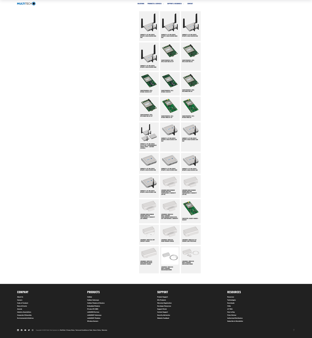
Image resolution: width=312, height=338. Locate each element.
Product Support (162, 297)
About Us (20, 297)
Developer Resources (164, 306)
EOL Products (161, 300)
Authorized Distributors (235, 318)
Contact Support (162, 312)
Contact (190, 4)
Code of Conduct (22, 303)
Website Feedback (163, 318)
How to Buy (231, 312)
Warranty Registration (164, 303)
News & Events (22, 306)
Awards (19, 309)
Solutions (140, 4)
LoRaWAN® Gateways (94, 315)
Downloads (230, 303)
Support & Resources (174, 4)
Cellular (89, 297)
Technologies (231, 300)
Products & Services (155, 4)
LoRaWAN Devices (93, 312)
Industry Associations (24, 312)
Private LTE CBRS (92, 309)
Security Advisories (163, 315)
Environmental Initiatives (25, 318)
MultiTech (62, 330)
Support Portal (162, 309)
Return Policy (97, 330)
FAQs (229, 306)
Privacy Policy (70, 330)
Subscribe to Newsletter (235, 321)
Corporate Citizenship (24, 315)
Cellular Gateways (93, 300)
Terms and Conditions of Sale (83, 330)
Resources (230, 297)
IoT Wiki (230, 309)
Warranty (104, 330)
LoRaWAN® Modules (93, 318)
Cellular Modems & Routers (96, 303)
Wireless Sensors (92, 321)
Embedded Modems (93, 306)
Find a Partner (231, 315)
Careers (19, 300)
